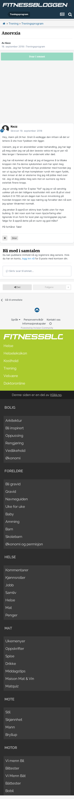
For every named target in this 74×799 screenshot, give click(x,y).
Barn (9, 529)
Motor (10, 748)
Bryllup (11, 734)
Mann (10, 727)
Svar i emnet (37, 56)
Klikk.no (56, 395)
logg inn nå (28, 258)
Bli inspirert (14, 428)
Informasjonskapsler (34, 323)
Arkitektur (13, 420)
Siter (14, 238)
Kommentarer (16, 570)
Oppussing (14, 435)
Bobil (9, 791)
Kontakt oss (53, 319)
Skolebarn (13, 536)
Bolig (9, 407)
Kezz (8, 42)
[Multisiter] (4, 238)
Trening (10, 368)
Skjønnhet (13, 719)
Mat (8, 607)
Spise (9, 656)
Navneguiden (16, 499)
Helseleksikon (15, 353)
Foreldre (13, 471)
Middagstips (15, 671)
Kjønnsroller (15, 577)
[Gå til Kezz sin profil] (5, 128)
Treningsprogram (35, 46)
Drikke (10, 663)
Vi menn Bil (14, 761)
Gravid (10, 491)
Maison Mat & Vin (19, 678)
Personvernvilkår (33, 319)
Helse (8, 346)
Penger (11, 615)
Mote (9, 699)
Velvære (11, 376)
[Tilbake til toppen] (37, 310)
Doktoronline (14, 383)
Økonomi (12, 458)
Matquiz (12, 686)
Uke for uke (15, 506)
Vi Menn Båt (15, 776)
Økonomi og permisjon (24, 544)
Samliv (10, 592)
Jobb (9, 585)
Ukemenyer (15, 641)
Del (18, 287)
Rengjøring (14, 443)
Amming (12, 521)
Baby (9, 514)
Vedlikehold (15, 450)
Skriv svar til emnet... (21, 270)
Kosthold (11, 361)
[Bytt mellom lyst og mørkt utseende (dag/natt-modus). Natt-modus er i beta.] (50, 323)
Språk (15, 319)
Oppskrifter (14, 648)
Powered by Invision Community (37, 327)
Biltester (12, 768)
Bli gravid (12, 484)
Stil (7, 712)
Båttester (13, 783)
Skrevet (26, 130)
